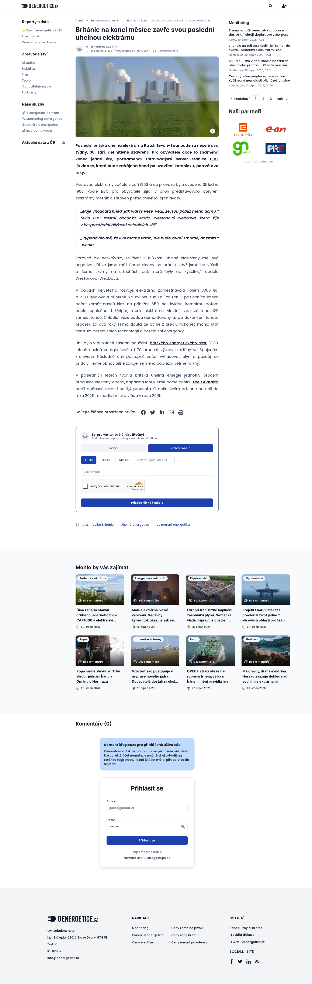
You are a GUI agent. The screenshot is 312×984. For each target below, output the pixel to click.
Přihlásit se (147, 840)
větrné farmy (186, 363)
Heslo (111, 820)
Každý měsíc (180, 448)
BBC (214, 159)
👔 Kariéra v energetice (40, 125)
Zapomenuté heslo (147, 852)
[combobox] (259, 23)
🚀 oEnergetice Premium (40, 113)
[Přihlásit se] (284, 6)
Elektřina (28, 68)
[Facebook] (233, 961)
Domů (80, 20)
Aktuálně (29, 63)
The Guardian (206, 382)
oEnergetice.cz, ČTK (103, 46)
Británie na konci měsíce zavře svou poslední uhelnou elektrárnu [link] (168, 20)
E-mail (111, 801)
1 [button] (255, 99)
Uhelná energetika (135, 524)
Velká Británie (103, 524)
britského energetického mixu (178, 343)
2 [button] (263, 99)
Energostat (30, 36)
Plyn (25, 74)
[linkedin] (161, 412)
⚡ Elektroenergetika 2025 (42, 30)
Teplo (26, 80)
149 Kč (124, 460)
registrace (125, 760)
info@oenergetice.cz (63, 958)
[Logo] (39, 6)
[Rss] (259, 961)
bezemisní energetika (173, 524)
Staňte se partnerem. (259, 161)
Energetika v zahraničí (105, 20)
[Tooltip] (63, 142)
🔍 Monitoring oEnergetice (42, 119)
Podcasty (29, 92)
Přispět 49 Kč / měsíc (147, 503)
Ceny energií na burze (39, 42)
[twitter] (152, 412)
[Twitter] (242, 961)
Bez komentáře (168, 51)
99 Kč (106, 460)
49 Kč (88, 460)
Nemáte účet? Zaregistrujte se (147, 858)
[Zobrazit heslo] (183, 827)
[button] (239, 99)
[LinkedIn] (250, 961)
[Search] (271, 6)
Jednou (113, 448)
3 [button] (271, 99)
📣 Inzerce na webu (37, 130)
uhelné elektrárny (183, 258)
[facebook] (143, 412)
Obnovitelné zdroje (36, 86)
